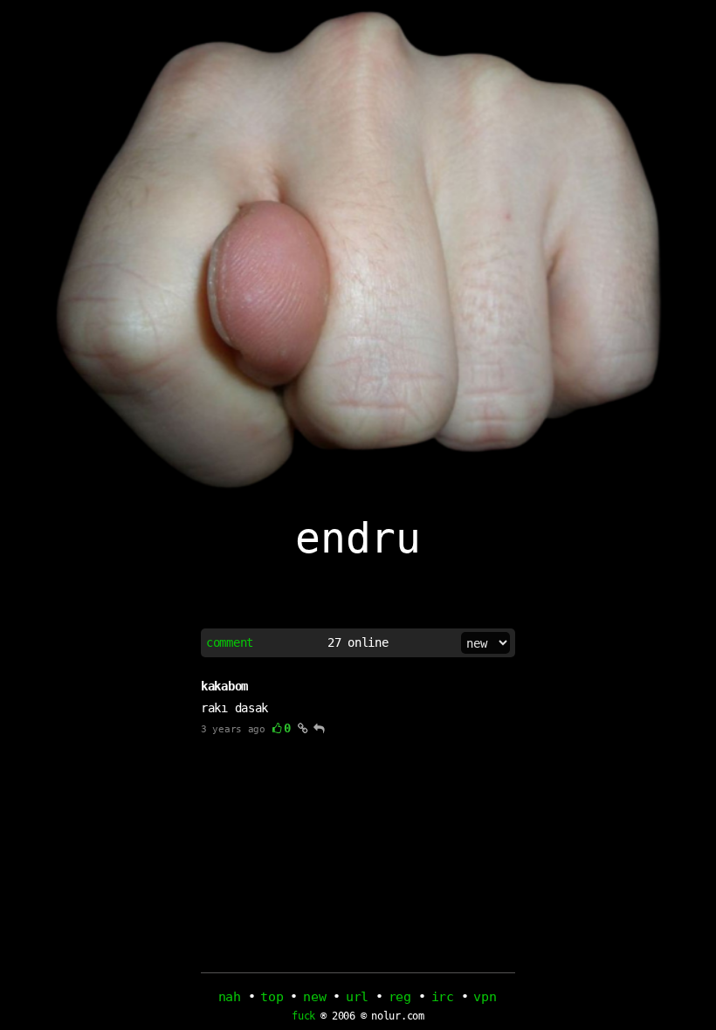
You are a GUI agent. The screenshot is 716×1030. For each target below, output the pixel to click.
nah (229, 997)
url (357, 997)
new (314, 997)
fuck (303, 1016)
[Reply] (319, 728)
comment (229, 642)
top (271, 997)
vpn (484, 997)
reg (400, 997)
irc (442, 997)
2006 (343, 1016)
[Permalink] (303, 728)
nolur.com (397, 1016)
